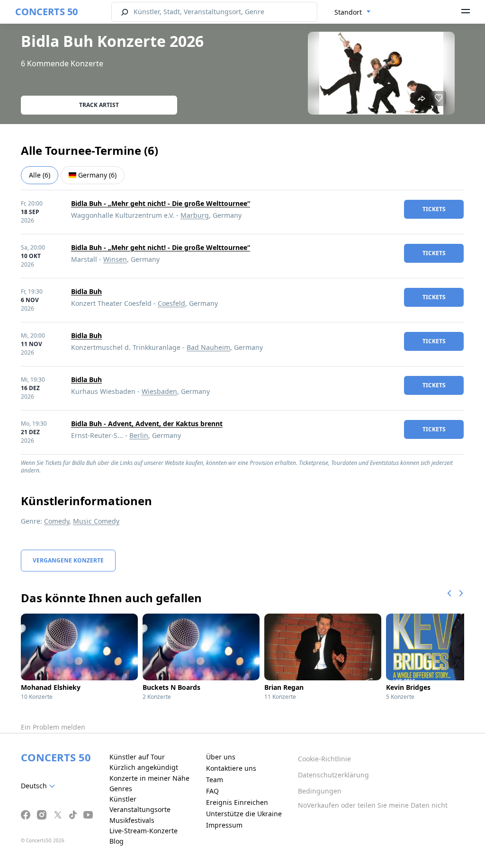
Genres (120, 788)
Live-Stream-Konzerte (143, 830)
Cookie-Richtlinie (324, 758)
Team (214, 779)
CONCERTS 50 (46, 11)
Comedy (56, 521)
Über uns (220, 756)
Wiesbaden (159, 391)
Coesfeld (171, 303)
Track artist (99, 105)
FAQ (212, 790)
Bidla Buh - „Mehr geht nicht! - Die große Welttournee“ (160, 203)
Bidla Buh (86, 291)
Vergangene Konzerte (68, 560)
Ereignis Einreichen (237, 802)
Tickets (434, 209)
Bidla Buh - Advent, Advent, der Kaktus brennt (147, 423)
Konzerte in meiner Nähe (149, 778)
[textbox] (40, 785)
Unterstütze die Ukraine (244, 813)
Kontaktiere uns (231, 768)
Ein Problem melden (53, 726)
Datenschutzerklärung (333, 774)
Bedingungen (319, 790)
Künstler (122, 798)
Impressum (224, 824)
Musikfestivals (131, 820)
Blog (116, 841)
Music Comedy (96, 521)
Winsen (115, 259)
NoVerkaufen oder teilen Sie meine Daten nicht (373, 805)
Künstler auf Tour (137, 756)
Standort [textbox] (348, 12)
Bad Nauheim (208, 347)
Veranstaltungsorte (140, 809)
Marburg (194, 215)
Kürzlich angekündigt (143, 767)
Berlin (138, 435)
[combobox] (352, 12)
